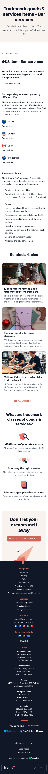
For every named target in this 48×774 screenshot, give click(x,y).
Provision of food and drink (17, 190)
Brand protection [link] (24, 606)
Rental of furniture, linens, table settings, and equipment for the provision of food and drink (25, 197)
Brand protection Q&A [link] (24, 586)
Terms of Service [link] (24, 590)
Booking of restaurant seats (18, 237)
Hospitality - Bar (12, 83)
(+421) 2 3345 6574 (24, 700)
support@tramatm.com (24, 619)
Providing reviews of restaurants (20, 226)
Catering (9, 204)
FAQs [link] (24, 579)
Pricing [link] (24, 576)
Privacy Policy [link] (24, 752)
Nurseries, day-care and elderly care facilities (25, 215)
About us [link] (24, 572)
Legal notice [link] (24, 749)
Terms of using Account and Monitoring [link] (24, 593)
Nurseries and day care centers (19, 241)
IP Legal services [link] (24, 609)
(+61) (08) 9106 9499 (24, 715)
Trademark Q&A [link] (24, 583)
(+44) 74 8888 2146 (24, 660)
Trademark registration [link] (24, 603)
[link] (24, 284)
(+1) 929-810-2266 (24, 675)
